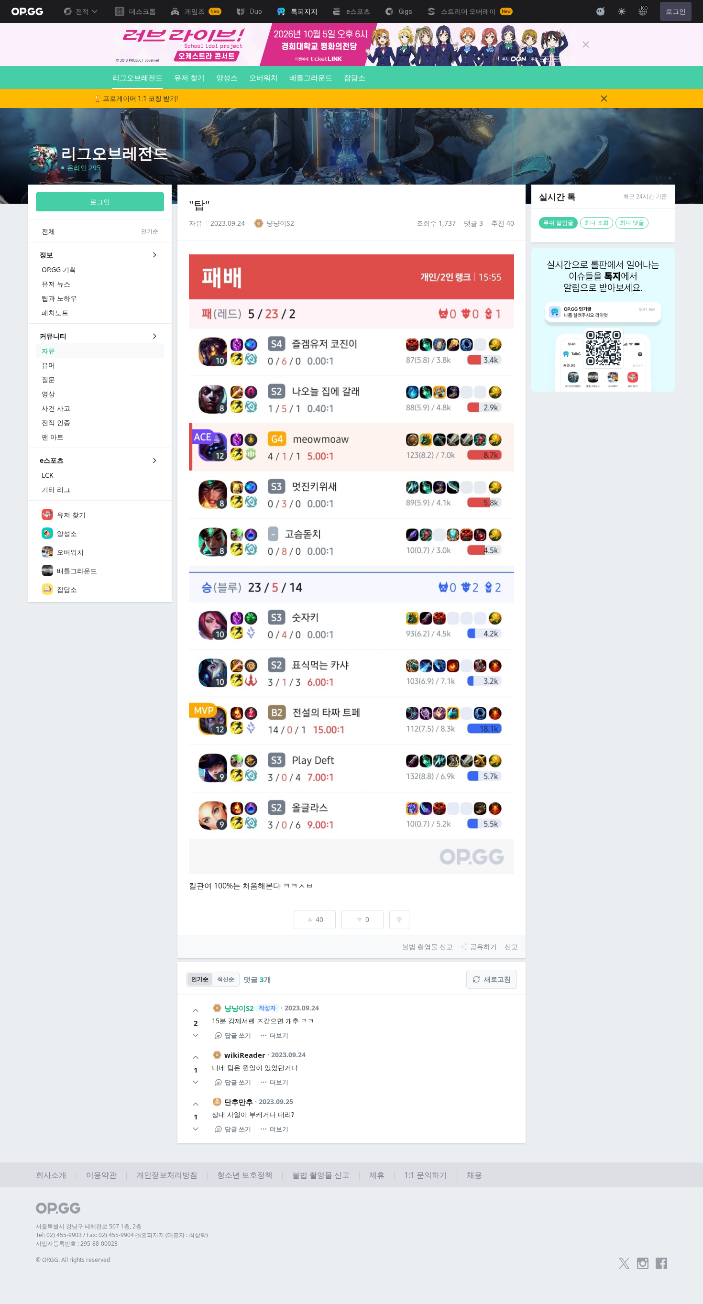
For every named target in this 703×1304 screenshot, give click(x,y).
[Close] (586, 44)
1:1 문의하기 (425, 1175)
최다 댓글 (632, 223)
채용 (474, 1175)
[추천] (195, 1010)
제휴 (376, 1175)
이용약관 (101, 1175)
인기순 (200, 979)
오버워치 (263, 77)
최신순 (225, 979)
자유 (195, 223)
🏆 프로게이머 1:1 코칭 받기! (135, 98)
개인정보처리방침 (167, 1175)
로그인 (676, 11)
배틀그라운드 (310, 77)
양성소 (227, 77)
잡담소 (354, 77)
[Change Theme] (621, 11)
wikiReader (244, 1055)
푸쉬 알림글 (558, 223)
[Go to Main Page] (27, 11)
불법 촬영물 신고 (321, 1175)
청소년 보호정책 (245, 1175)
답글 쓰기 (238, 1035)
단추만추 (238, 1102)
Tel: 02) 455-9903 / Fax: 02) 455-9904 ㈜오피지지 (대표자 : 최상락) (122, 1235)
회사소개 (51, 1175)
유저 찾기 (189, 77)
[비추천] (195, 1035)
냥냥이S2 (239, 1008)
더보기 (279, 1035)
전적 (82, 11)
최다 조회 (596, 223)
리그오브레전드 (137, 77)
